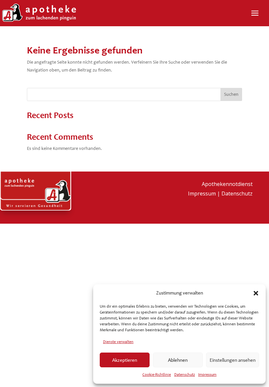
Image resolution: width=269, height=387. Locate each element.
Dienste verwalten (118, 341)
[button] (256, 293)
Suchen (231, 94)
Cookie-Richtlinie (156, 374)
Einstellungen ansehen (233, 360)
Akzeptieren (124, 360)
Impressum (207, 374)
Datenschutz (184, 374)
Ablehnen (178, 360)
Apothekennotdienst (227, 184)
